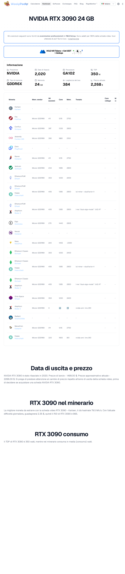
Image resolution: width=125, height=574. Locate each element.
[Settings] (118, 4)
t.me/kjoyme (73, 39)
